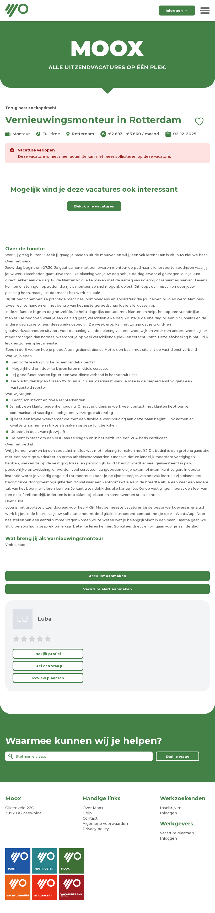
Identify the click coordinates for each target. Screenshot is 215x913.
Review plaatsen (48, 678)
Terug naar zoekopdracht (31, 107)
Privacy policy (96, 828)
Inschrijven (170, 807)
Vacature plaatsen (177, 833)
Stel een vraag (48, 666)
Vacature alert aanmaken (107, 589)
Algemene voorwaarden (105, 823)
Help (87, 813)
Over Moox (93, 807)
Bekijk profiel (48, 654)
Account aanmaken (107, 576)
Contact (90, 818)
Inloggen (174, 10)
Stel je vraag (178, 756)
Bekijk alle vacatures (94, 206)
